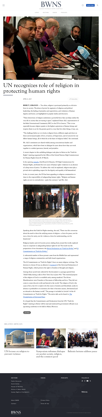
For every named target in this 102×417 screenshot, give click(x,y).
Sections (46, 12)
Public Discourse (16, 381)
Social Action (15, 384)
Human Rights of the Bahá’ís (20, 392)
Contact (13, 403)
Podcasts (64, 12)
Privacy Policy (45, 400)
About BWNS (15, 400)
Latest (37, 12)
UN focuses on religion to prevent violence (16, 352)
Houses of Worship (17, 386)
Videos (55, 12)
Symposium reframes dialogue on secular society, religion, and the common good (50, 354)
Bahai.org (84, 392)
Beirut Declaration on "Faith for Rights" (60, 248)
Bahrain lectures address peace (82, 351)
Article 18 (53, 265)
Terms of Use (45, 403)
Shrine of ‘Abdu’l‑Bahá (18, 389)
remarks (36, 162)
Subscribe (90, 5)
